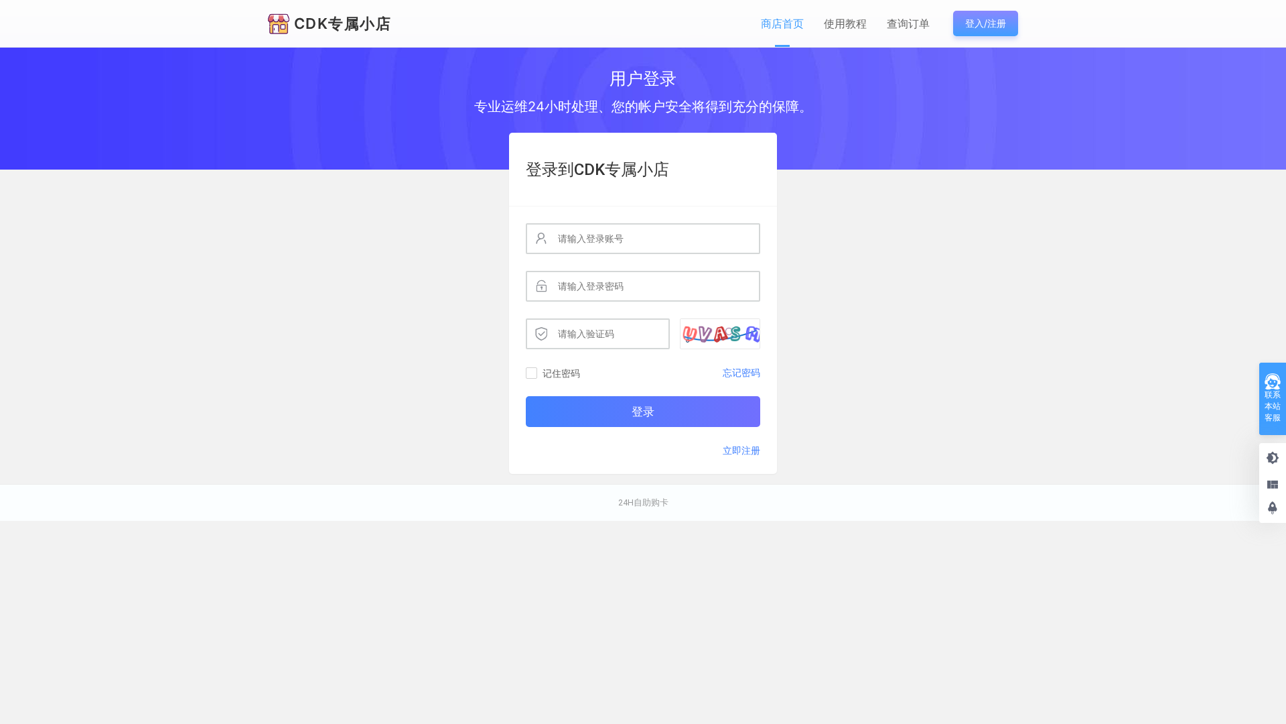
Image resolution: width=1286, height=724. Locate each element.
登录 (643, 411)
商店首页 (782, 23)
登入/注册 (985, 23)
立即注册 (741, 450)
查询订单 (908, 23)
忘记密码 (741, 372)
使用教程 (845, 23)
